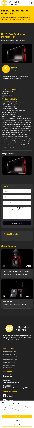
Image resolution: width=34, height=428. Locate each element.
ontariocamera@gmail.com (11, 382)
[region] (17, 414)
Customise (17, 420)
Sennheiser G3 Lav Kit (11, 302)
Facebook (9, 396)
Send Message (17, 223)
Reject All (17, 425)
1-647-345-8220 (7, 377)
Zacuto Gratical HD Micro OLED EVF (16, 271)
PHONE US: (8, 375)
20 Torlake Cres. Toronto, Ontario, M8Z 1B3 (16, 388)
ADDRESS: (7, 386)
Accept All (17, 416)
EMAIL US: (8, 380)
